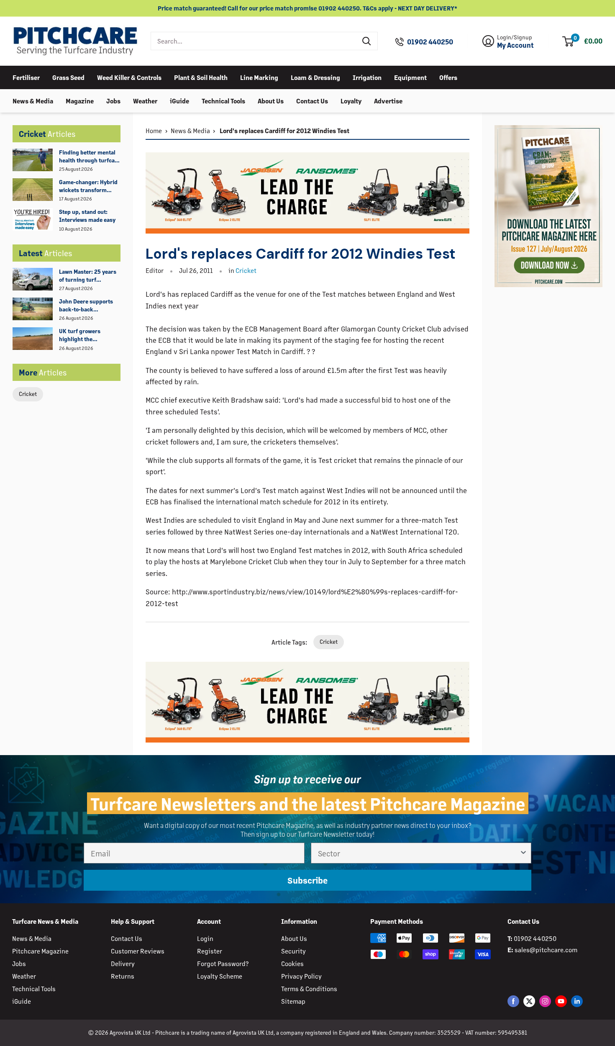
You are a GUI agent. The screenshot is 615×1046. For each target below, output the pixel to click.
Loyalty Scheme (219, 976)
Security (293, 951)
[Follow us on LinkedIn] (577, 1001)
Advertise (388, 100)
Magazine (80, 100)
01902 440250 (430, 42)
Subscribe (307, 880)
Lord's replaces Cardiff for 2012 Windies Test (283, 130)
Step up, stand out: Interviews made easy (87, 215)
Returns (122, 976)
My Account (515, 45)
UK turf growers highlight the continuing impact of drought (86, 335)
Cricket (28, 393)
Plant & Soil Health (201, 77)
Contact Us (312, 100)
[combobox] (253, 41)
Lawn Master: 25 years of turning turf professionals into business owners (87, 276)
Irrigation (367, 77)
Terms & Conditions (309, 988)
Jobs (113, 100)
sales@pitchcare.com (546, 949)
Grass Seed (68, 77)
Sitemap (293, 1001)
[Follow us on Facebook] (513, 1001)
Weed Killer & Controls (129, 77)
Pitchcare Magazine (40, 951)
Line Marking (259, 77)
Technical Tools (223, 100)
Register (209, 951)
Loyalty (351, 100)
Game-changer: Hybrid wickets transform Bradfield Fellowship (88, 186)
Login (205, 938)
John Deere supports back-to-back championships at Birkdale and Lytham (86, 306)
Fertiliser (26, 77)
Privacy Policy (301, 976)
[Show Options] (523, 853)
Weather (145, 100)
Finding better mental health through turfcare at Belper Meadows (89, 156)
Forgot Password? (223, 963)
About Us (271, 100)
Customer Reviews (137, 951)
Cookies (292, 963)
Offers (448, 77)
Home (154, 130)
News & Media (33, 100)
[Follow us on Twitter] (529, 1001)
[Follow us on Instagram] (545, 1001)
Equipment (410, 77)
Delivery (123, 963)
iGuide (179, 100)
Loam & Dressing (315, 77)
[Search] (366, 41)
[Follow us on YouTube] (561, 1001)
